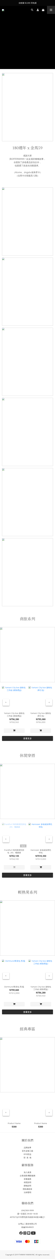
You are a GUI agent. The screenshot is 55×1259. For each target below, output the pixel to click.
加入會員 (27, 1172)
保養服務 (27, 1179)
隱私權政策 (27, 1189)
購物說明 (27, 1185)
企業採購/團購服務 (27, 1175)
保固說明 (27, 1182)
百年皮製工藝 (27, 1151)
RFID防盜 (27, 1154)
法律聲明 (27, 1192)
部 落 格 (27, 1157)
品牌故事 (27, 1147)
